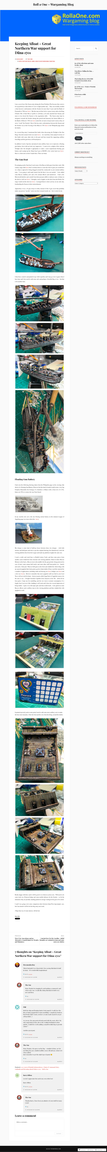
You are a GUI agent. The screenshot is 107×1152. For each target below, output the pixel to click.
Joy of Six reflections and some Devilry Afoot (84, 64)
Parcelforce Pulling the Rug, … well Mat (84, 72)
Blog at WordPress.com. (53, 1148)
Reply (60, 977)
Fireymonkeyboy (29, 965)
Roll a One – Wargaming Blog (53, 4)
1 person (30, 974)
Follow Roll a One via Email (85, 120)
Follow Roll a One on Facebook (86, 107)
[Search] (95, 48)
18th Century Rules (25, 61)
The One (30, 59)
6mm (33, 61)
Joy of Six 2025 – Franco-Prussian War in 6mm (85, 87)
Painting (52, 61)
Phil (24, 1007)
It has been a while (80, 94)
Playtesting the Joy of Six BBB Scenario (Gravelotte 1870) (84, 80)
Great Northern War (42, 61)
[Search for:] (86, 48)
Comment (58, 1133)
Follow (78, 138)
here (29, 111)
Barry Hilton (27, 1075)
